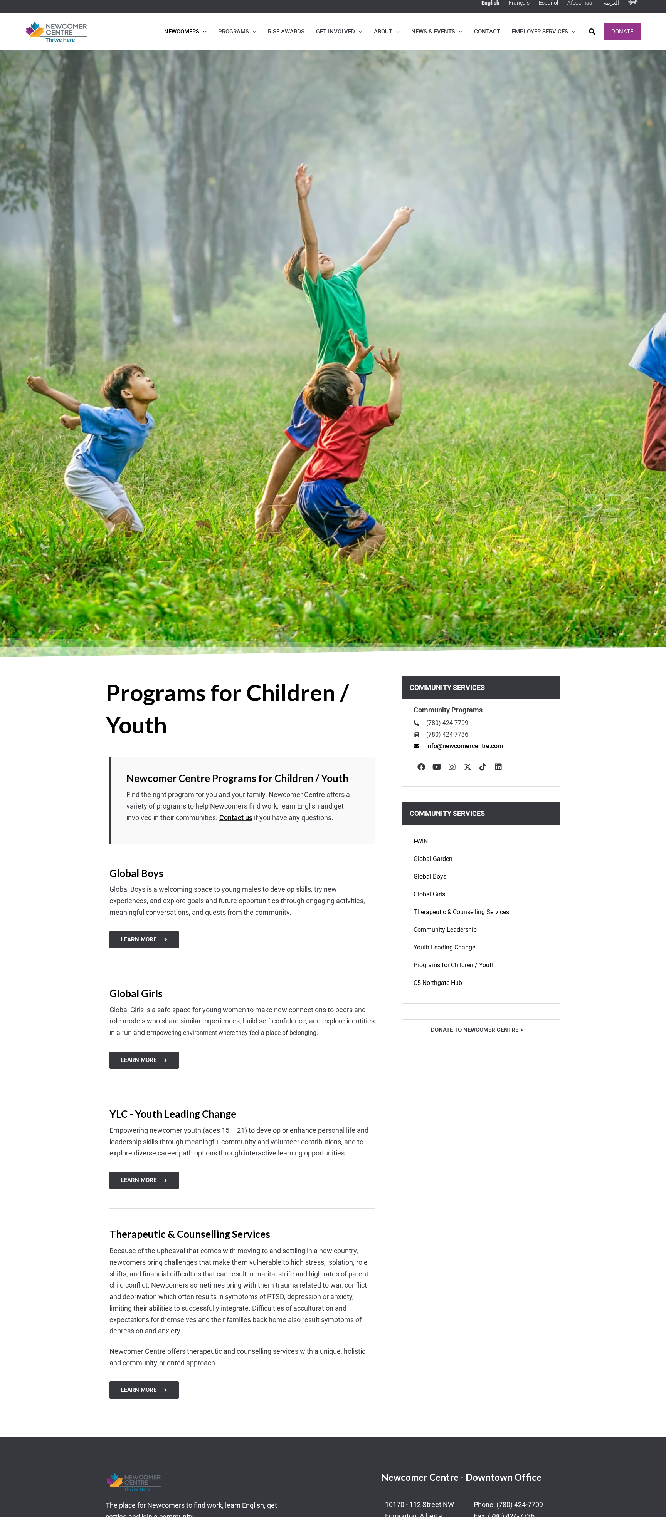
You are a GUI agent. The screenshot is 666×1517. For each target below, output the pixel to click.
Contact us (235, 818)
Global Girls (429, 894)
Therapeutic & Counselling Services (461, 912)
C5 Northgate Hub (438, 982)
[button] (203, 31)
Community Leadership (445, 929)
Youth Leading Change (444, 947)
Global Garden (433, 858)
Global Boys (430, 876)
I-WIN (421, 841)
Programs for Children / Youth (454, 965)
